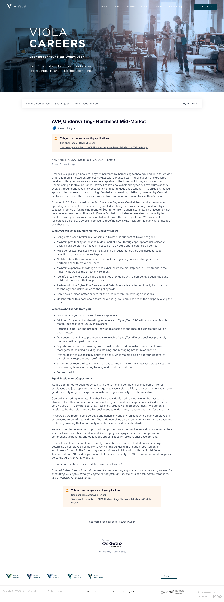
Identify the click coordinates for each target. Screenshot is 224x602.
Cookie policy (120, 551)
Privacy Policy (130, 592)
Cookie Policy (94, 592)
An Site (205, 592)
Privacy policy (104, 551)
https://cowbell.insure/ (108, 464)
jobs (62, 103)
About (104, 7)
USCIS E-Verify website (78, 457)
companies (38, 103)
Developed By (205, 596)
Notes (144, 7)
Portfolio (130, 7)
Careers (158, 7)
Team (116, 7)
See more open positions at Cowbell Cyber (112, 521)
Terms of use (112, 592)
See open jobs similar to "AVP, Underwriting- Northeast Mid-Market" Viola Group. (104, 147)
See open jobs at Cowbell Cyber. (77, 142)
